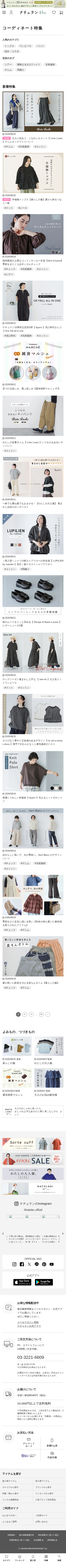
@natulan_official (33, 1209)
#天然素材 (23, 146)
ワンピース (25, 46)
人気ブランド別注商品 (45, 1500)
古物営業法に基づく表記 (19, 1540)
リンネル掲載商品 (10, 1500)
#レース (22, 208)
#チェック (10, 269)
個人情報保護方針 (26, 1535)
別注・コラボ (12, 51)
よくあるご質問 (9, 1522)
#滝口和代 (10, 335)
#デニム (9, 146)
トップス (9, 46)
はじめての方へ (9, 1515)
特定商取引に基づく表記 (48, 1535)
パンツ (40, 46)
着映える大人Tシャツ (28, 64)
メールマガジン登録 (28, 1322)
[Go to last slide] (3, 1233)
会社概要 (37, 1540)
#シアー (9, 274)
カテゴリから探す (10, 1487)
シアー (8, 64)
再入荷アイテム (42, 1481)
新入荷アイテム (9, 1481)
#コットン (40, 146)
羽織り (20, 70)
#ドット (9, 208)
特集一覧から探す (10, 1493)
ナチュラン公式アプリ (29, 1326)
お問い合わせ (41, 1522)
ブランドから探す (43, 1487)
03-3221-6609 (30, 1357)
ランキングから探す (44, 1493)
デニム (8, 70)
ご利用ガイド (41, 1515)
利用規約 (11, 1535)
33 (41, 1014)
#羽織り (25, 569)
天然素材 (50, 64)
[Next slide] (63, 1233)
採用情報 (51, 1540)
